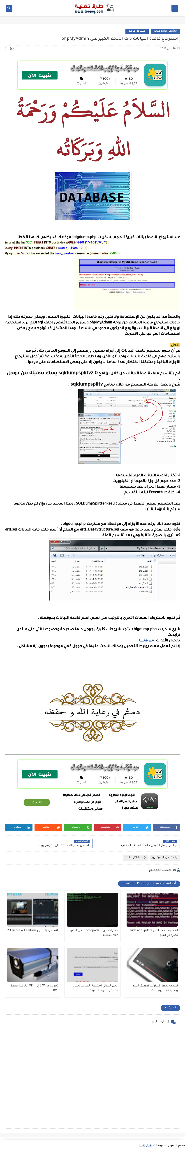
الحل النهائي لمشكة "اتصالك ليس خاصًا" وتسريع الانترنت (95, 988)
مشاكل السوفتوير (165, 31)
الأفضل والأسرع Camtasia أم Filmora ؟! (32, 930)
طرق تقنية (145, 1146)
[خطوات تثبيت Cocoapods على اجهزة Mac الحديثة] (92, 910)
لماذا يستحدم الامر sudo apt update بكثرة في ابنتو (154, 933)
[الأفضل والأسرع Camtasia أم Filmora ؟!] (32, 910)
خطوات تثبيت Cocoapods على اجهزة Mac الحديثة (93, 933)
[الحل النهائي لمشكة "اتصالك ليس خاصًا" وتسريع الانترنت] (92, 965)
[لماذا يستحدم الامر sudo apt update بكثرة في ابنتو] (152, 910)
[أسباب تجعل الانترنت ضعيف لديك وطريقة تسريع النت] (152, 965)
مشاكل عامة (137, 31)
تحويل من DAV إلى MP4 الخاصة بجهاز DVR (34, 988)
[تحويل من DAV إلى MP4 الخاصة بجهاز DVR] (32, 965)
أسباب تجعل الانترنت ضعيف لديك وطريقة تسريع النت (155, 988)
